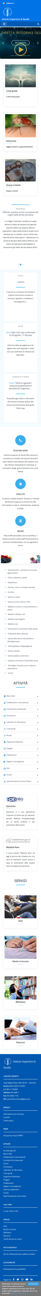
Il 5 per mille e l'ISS (10, 1211)
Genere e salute (14, 597)
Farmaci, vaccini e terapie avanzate (21, 587)
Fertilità (11, 592)
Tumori (10, 673)
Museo (20, 531)
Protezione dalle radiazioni (18, 633)
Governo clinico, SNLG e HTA (19, 601)
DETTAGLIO (20, 45)
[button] (3, 43)
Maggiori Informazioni (18, 1293)
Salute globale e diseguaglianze (20, 646)
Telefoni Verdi (20, 450)
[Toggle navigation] (4, 24)
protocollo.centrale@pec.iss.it (18, 1099)
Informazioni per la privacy (13, 1114)
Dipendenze (12, 582)
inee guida (16, 96)
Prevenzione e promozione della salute (23, 628)
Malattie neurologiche (16, 619)
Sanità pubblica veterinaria (18, 655)
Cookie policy (8, 1120)
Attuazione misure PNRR (13, 1135)
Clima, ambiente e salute (17, 577)
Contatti (6, 1117)
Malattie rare (13, 624)
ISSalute (20, 494)
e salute (15, 190)
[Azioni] (4, 3)
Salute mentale (14, 651)
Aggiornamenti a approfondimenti (19, 146)
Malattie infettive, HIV (16, 614)
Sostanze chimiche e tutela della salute (23, 660)
